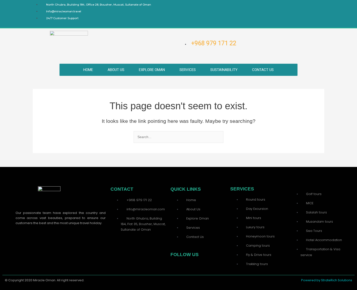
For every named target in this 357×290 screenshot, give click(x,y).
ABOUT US (116, 70)
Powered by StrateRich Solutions (326, 280)
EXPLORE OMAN (152, 70)
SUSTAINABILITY (224, 70)
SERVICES (187, 70)
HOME (88, 70)
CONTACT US (263, 70)
